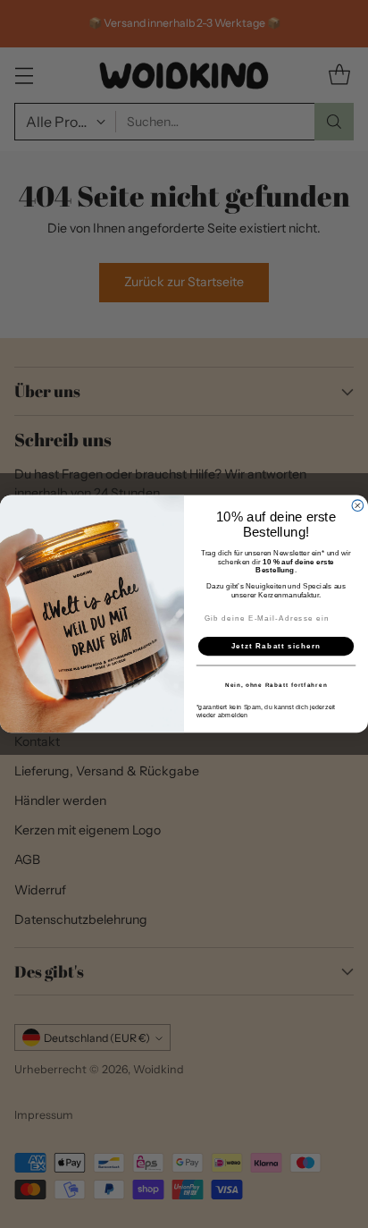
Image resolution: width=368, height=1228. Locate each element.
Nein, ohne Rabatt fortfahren (276, 685)
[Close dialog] (358, 506)
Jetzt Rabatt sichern (276, 646)
